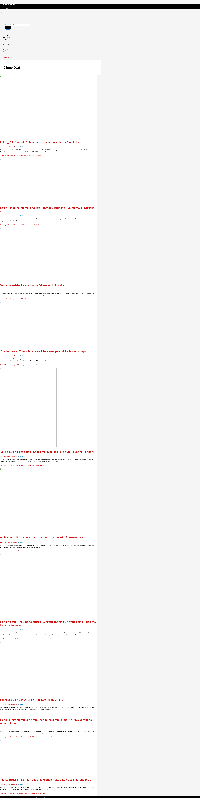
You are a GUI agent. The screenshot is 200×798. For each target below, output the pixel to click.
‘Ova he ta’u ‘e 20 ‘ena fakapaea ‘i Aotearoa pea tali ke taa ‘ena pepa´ (44, 351)
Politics (5, 39)
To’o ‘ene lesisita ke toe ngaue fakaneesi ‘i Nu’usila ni (33, 285)
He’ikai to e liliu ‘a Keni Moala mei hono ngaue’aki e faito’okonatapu (43, 537)
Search (7, 25)
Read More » (21, 155)
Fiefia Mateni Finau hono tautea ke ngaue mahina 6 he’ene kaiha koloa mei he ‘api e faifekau (48, 623)
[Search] (8, 28)
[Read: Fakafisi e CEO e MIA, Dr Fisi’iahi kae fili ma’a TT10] (32, 694)
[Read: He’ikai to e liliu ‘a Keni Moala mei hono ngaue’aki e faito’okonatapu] (28, 532)
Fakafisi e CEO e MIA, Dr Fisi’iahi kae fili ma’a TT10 (31, 699)
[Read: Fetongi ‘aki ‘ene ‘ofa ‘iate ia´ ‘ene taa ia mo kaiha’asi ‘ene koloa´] (23, 137)
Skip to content (4, 1)
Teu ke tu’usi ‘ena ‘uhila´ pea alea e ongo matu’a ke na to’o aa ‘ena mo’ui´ (47, 779)
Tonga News (6, 37)
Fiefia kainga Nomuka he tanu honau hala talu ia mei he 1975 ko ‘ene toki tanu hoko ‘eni (47, 721)
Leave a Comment (5, 147)
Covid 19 (5, 43)
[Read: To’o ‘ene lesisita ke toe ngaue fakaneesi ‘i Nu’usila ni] (40, 280)
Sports (5, 41)
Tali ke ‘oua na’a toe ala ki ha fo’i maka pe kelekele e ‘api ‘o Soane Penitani (47, 452)
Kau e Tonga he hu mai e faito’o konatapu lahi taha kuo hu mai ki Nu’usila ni (47, 209)
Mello (59, 797)
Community (6, 45)
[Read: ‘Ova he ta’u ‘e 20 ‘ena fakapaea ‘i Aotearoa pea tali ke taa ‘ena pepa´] (40, 346)
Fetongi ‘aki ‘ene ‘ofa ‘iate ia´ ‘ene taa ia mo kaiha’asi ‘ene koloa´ (41, 142)
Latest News (6, 35)
